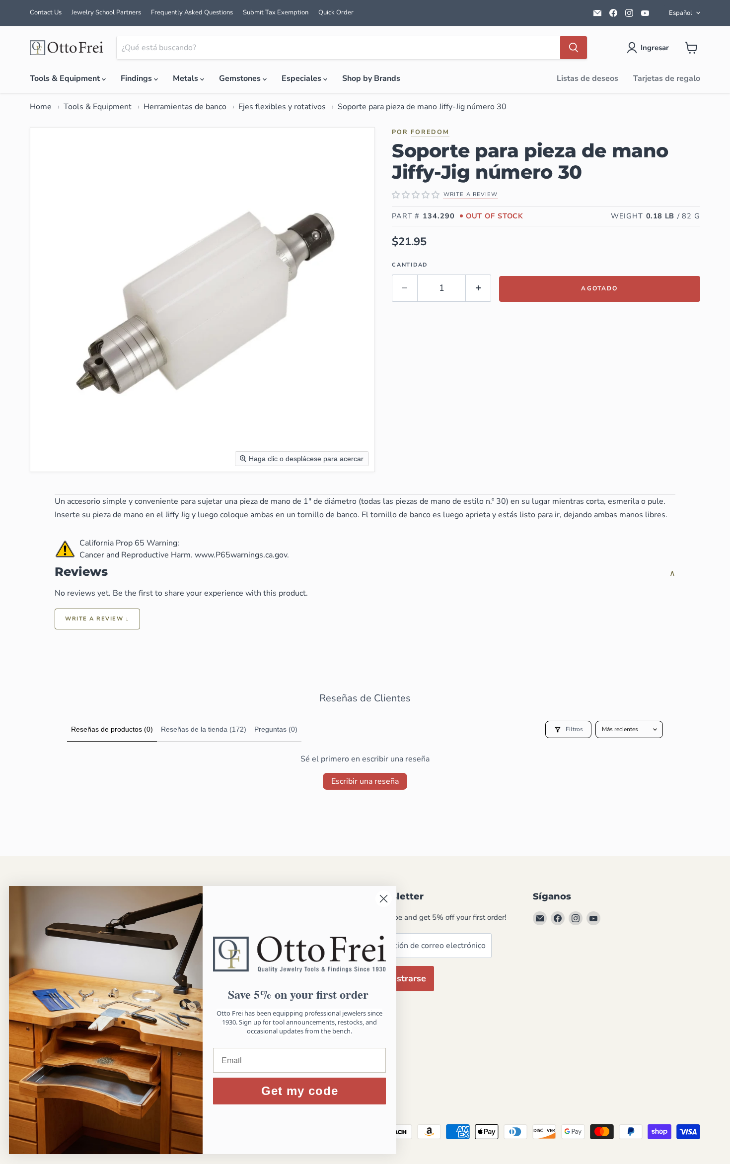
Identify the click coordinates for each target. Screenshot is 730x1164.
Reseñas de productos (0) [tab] (112, 729)
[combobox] (338, 47)
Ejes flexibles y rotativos (282, 106)
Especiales (302, 78)
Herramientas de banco (185, 106)
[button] (650, 48)
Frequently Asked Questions (192, 12)
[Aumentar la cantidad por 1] (478, 288)
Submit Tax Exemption (275, 12)
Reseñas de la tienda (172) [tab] (203, 729)
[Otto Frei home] (67, 47)
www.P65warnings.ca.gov (241, 554)
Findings (137, 78)
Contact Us (46, 12)
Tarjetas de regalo (666, 78)
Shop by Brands (371, 78)
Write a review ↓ (97, 618)
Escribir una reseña (365, 781)
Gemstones (241, 78)
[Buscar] (573, 47)
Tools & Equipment (66, 78)
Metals (186, 78)
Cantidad (410, 265)
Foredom (430, 132)
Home (41, 106)
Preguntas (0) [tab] (275, 729)
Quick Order (336, 12)
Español (680, 12)
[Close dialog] (384, 898)
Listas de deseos (587, 78)
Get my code (300, 1090)
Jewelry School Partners (106, 12)
